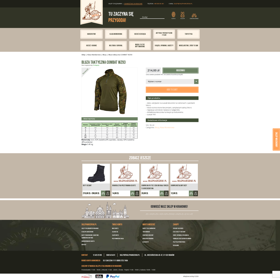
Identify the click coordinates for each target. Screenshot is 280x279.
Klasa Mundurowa (116, 34)
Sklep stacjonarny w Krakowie (90, 228)
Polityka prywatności (179, 242)
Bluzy (104, 55)
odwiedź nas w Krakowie (133, 4)
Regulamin (176, 245)
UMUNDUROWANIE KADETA (87, 241)
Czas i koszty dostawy (179, 232)
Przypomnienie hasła (118, 239)
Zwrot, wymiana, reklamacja (181, 235)
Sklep (83, 55)
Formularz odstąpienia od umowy (182, 239)
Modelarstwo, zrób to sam (188, 45)
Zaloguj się (115, 232)
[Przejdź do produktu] (107, 193)
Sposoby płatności (178, 228)
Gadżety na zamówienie (149, 228)
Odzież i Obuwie (91, 45)
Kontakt (83, 245)
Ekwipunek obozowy (148, 235)
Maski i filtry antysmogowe (140, 45)
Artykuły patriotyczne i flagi (164, 34)
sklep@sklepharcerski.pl (183, 4)
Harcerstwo (91, 34)
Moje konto (115, 228)
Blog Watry (146, 242)
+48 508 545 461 (159, 4)
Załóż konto (115, 235)
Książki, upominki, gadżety (164, 45)
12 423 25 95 (97, 255)
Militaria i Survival (115, 45)
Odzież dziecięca (140, 34)
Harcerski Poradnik (148, 239)
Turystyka (188, 34)
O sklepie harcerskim (87, 232)
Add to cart (172, 89)
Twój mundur (146, 232)
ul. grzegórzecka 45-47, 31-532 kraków (159, 255)
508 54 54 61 (110, 255)
